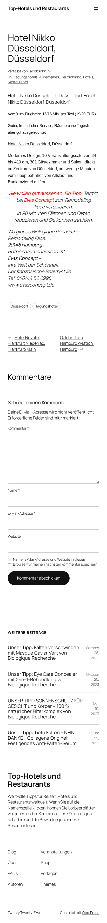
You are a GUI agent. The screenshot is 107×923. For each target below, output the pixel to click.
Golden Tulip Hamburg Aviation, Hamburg (76, 343)
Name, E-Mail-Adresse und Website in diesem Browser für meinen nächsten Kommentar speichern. (55, 562)
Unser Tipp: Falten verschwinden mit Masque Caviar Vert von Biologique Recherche (43, 653)
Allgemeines (49, 76)
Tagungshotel (46, 306)
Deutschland (71, 76)
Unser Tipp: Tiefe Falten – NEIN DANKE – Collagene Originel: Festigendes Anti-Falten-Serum (42, 738)
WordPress (90, 912)
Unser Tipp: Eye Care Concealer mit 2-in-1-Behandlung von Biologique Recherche (42, 679)
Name (13, 490)
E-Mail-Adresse (21, 513)
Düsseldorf (19, 306)
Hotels (88, 76)
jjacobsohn (37, 71)
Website (14, 536)
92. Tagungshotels (22, 76)
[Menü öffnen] (96, 8)
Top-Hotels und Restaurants (38, 8)
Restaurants (18, 81)
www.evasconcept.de (31, 284)
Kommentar (18, 428)
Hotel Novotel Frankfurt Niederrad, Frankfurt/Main (26, 343)
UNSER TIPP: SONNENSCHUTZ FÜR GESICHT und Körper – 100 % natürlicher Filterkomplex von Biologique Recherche (45, 708)
